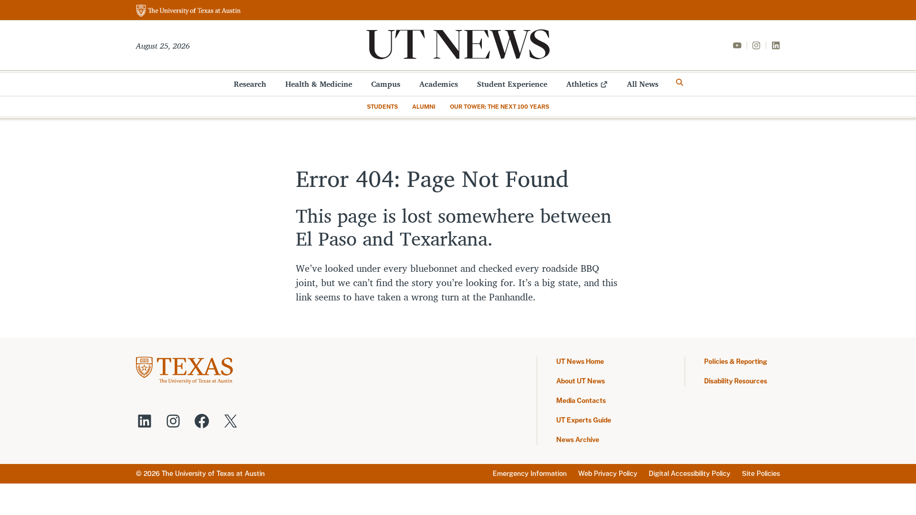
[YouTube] (737, 45)
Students (382, 106)
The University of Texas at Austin (213, 473)
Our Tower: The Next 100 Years (499, 106)
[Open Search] (680, 82)
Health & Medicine (318, 84)
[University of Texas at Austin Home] (188, 11)
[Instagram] (756, 45)
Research (250, 84)
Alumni (424, 106)
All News (642, 84)
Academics (438, 84)
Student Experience (512, 84)
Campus (385, 84)
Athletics (582, 84)
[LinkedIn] (775, 45)
